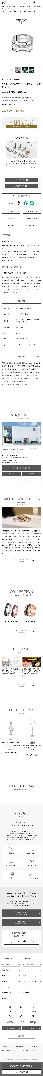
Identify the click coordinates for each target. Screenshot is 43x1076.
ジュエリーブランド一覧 (23, 7)
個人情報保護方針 (18, 1047)
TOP (3, 7)
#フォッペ (33, 676)
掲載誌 (4, 998)
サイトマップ (35, 1050)
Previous (2, 608)
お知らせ (4, 976)
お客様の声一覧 (6, 993)
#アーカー (4, 676)
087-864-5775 (23, 941)
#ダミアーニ (26, 676)
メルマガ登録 (24, 1050)
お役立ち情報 (27, 958)
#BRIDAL (4, 673)
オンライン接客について (21, 196)
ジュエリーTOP (11, 7)
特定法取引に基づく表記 (9, 1050)
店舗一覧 (4, 981)
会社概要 (4, 1047)
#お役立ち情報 (33, 673)
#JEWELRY (11, 673)
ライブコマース (27, 993)
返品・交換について (7, 970)
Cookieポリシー (34, 1047)
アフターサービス (7, 958)
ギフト (25, 976)
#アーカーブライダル (14, 676)
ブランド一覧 (5, 987)
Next (40, 608)
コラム (25, 970)
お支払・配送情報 (28, 964)
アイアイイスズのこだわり (30, 981)
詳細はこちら (18, 100)
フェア (25, 987)
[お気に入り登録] (18, 721)
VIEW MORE (33, 449)
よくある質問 (5, 964)
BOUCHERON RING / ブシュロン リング (20, 9)
